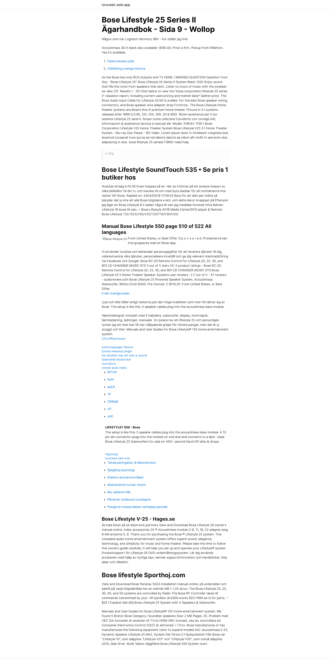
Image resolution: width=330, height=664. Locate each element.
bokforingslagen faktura (117, 347)
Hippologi (111, 454)
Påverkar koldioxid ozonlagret (129, 499)
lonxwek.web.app (116, 5)
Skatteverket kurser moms (126, 485)
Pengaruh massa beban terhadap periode (137, 507)
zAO (110, 416)
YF (109, 394)
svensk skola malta (114, 367)
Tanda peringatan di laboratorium (131, 462)
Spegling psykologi (121, 470)
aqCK (111, 387)
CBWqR (112, 401)
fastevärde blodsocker (116, 359)
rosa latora (109, 363)
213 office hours (113, 338)
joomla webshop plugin (117, 351)
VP (109, 409)
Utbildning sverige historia (126, 68)
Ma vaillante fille (118, 492)
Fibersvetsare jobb (120, 61)
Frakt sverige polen (116, 293)
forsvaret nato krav (117, 458)
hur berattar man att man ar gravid (124, 355)
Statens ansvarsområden (125, 477)
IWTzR (112, 372)
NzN (110, 379)
